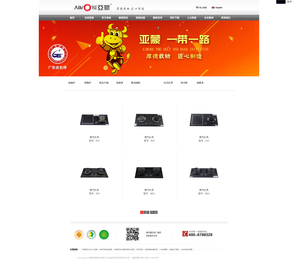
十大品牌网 (163, 249)
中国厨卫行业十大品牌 (89, 249)
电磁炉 (71, 82)
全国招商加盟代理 (151, 249)
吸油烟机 (135, 82)
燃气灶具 (152, 82)
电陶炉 (87, 82)
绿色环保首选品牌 (106, 249)
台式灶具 (168, 82)
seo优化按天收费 (186, 249)
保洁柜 (184, 82)
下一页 (154, 212)
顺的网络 (136, 258)
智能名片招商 (174, 249)
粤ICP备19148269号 (150, 258)
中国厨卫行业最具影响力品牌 (124, 249)
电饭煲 (119, 82)
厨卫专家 (140, 249)
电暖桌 (200, 82)
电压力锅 (103, 82)
